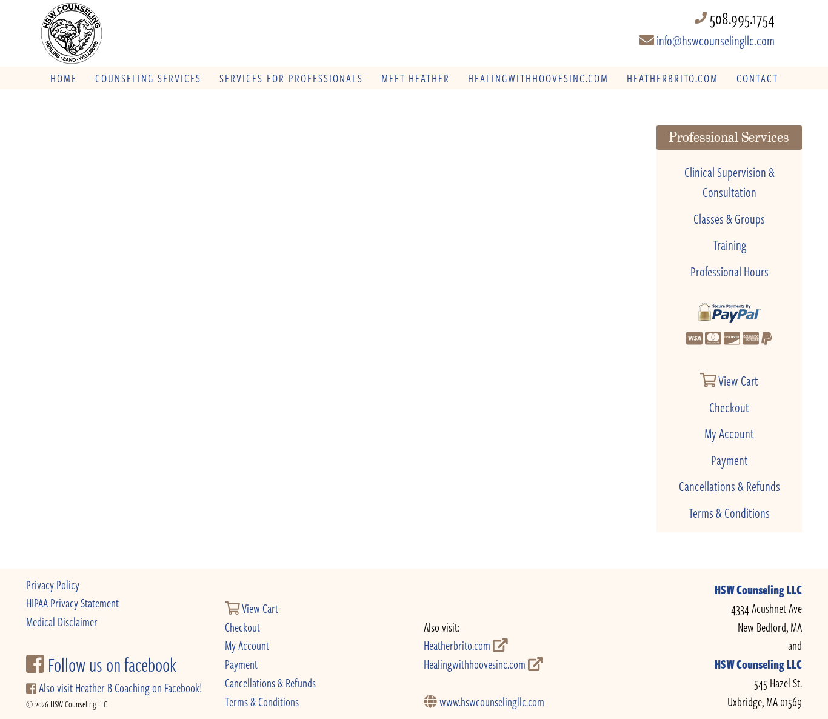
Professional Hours (729, 271)
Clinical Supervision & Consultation (729, 182)
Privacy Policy (52, 585)
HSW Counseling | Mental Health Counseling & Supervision (122, 33)
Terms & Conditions (729, 512)
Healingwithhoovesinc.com (476, 664)
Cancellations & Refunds (729, 485)
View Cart (737, 380)
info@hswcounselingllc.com (714, 40)
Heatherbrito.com (458, 645)
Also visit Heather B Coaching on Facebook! (119, 688)
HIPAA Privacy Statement (72, 603)
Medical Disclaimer (62, 621)
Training (729, 244)
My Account (729, 433)
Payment (729, 459)
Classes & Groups (729, 218)
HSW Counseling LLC (758, 589)
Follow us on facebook (110, 664)
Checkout (729, 406)
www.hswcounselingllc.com (490, 702)
